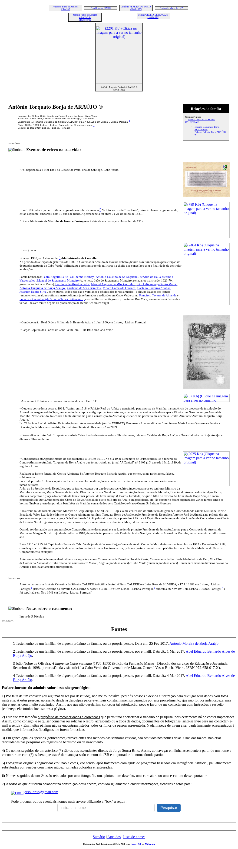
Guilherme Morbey (82, 277)
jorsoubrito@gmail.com (40, 792)
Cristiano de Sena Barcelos (84, 288)
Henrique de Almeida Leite (72, 284)
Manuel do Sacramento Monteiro (58, 280)
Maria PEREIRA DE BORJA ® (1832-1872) (153, 16)
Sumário (99, 837)
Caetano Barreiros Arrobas (154, 288)
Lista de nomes (134, 837)
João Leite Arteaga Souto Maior (156, 284)
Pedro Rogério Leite (56, 277)
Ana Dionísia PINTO (101, 8)
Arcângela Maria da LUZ (171, 8)
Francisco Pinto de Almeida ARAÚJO (65, 7)
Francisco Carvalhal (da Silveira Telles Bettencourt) (52, 299)
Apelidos (114, 837)
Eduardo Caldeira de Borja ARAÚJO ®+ (207, 128)
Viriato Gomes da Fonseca (119, 288)
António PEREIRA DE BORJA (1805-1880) (136, 7)
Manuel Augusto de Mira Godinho (113, 284)
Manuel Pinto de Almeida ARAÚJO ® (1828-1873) (85, 17)
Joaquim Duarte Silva (33, 291)
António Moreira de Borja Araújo (194, 643)
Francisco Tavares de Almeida (158, 295)
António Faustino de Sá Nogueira (117, 277)
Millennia (150, 844)
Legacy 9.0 (136, 844)
